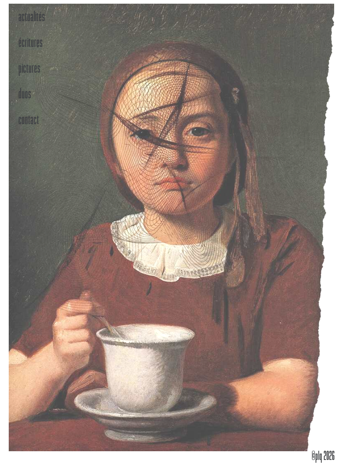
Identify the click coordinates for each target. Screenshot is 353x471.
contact (28, 120)
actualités (31, 17)
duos (24, 95)
